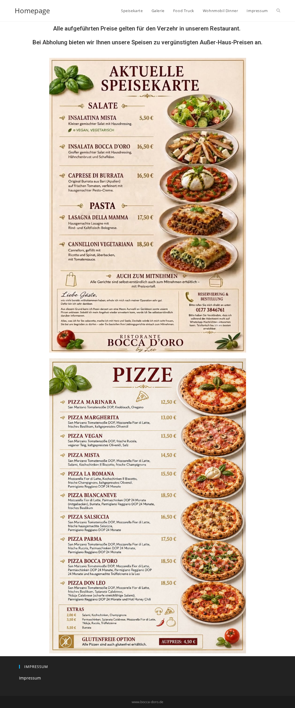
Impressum (30, 678)
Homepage (32, 10)
